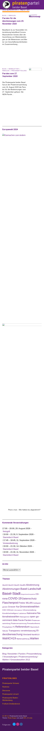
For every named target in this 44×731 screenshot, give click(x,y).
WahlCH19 (9, 638)
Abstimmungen (11, 588)
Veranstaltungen (10, 657)
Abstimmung (32, 585)
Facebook (21, 724)
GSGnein (10, 610)
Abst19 (11, 585)
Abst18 (5, 585)
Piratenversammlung (28, 657)
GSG (4, 610)
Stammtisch (34, 627)
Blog (4, 15)
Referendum (22, 626)
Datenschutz (29, 598)
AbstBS (23, 585)
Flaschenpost (10, 602)
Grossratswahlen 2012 (20, 660)
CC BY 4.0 (5, 716)
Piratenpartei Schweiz (10, 683)
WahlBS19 (35, 635)
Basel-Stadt (11, 593)
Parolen (12, 15)
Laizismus (22, 613)
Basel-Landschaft (30, 588)
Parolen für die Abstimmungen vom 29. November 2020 (13, 21)
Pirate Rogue (12, 718)
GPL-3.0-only (27, 718)
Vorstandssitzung (10, 543)
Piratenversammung (19, 623)
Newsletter (14, 69)
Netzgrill (6, 531)
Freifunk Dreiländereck (11, 704)
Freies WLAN (26, 603)
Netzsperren (24, 617)
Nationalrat (32, 613)
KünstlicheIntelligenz (10, 613)
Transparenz (14, 631)
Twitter (14, 724)
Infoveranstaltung (29, 610)
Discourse (6, 690)
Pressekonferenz (33, 623)
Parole (21, 620)
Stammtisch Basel (10, 537)
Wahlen (34, 638)
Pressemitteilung (19, 70)
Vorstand (27, 634)
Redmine (5, 687)
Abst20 (16, 585)
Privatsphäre (7, 627)
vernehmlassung (28, 631)
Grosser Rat (13, 607)
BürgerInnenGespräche (28, 594)
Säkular (5, 631)
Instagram (17, 724)
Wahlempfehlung (22, 639)
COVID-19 (15, 598)
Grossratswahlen (29, 606)
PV (14, 627)
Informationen (18, 610)
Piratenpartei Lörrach (10, 694)
